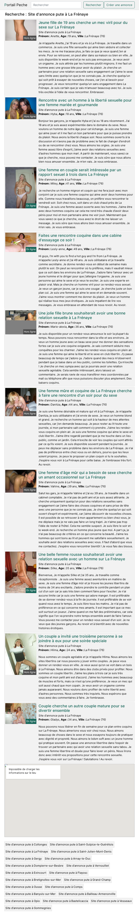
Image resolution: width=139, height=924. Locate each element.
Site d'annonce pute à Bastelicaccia (65, 901)
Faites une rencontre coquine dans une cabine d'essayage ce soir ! (80, 237)
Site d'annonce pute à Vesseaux (111, 901)
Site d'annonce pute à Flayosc (68, 872)
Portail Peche (15, 5)
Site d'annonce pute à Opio (22, 901)
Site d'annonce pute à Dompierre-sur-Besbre (34, 865)
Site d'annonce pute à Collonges (26, 844)
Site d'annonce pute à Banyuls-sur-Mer (30, 894)
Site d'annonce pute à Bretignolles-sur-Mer (33, 879)
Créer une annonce (119, 5)
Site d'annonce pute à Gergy (23, 858)
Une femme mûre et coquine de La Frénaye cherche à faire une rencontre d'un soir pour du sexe (85, 393)
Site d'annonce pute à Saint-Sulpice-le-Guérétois (81, 844)
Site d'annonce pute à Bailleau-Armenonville (87, 894)
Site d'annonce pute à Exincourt (25, 872)
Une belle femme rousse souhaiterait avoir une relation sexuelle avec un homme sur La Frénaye (82, 556)
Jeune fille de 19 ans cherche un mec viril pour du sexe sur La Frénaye (83, 24)
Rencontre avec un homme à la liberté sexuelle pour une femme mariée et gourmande (85, 102)
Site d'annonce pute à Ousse (23, 887)
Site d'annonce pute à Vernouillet (87, 865)
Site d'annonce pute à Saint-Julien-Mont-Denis (81, 851)
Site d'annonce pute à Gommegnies (28, 908)
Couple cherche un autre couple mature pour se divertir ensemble (82, 708)
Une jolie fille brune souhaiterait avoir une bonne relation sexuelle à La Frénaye (82, 315)
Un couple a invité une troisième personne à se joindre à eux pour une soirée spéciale (81, 638)
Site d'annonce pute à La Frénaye (26, 851)
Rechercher (93, 5)
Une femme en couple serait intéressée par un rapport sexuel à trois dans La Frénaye (80, 172)
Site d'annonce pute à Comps (64, 887)
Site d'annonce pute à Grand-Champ (87, 879)
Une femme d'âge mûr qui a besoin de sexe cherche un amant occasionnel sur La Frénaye (85, 474)
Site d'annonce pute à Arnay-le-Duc (67, 858)
